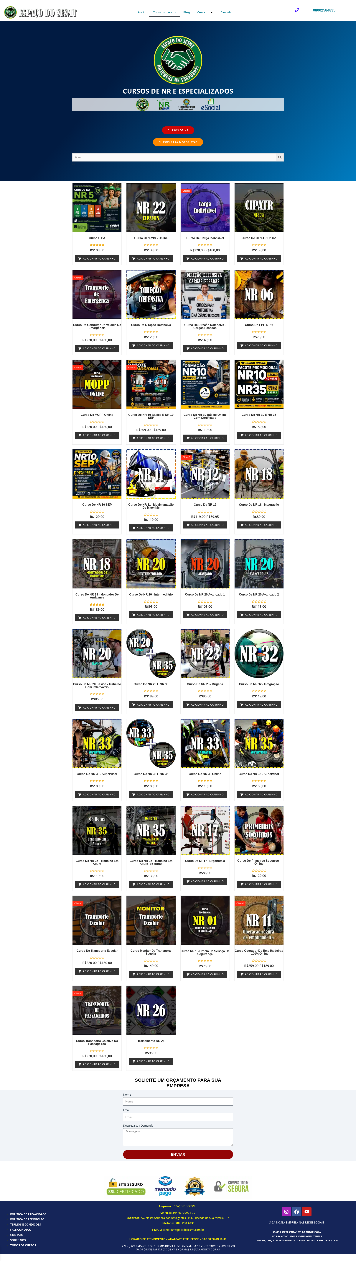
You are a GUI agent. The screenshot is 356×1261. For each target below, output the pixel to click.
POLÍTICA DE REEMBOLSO (27, 1219)
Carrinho (226, 12)
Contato (202, 12)
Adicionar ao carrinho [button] (99, 258)
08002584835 (324, 10)
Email (126, 1110)
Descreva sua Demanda (138, 1125)
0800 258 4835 (185, 1223)
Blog (186, 12)
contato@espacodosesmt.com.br (183, 1229)
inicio (142, 12)
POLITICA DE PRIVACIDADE (28, 1214)
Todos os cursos (164, 12)
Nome (127, 1094)
